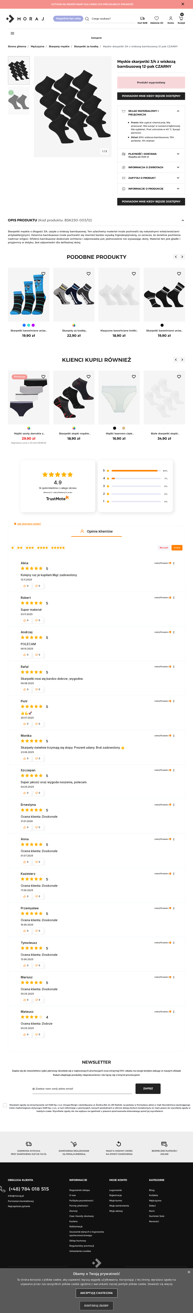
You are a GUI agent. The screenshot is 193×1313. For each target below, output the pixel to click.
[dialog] (96, 1290)
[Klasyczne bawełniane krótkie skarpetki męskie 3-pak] (102, 294)
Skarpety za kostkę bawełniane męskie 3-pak (57, 331)
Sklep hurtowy (77, 1240)
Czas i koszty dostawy (81, 1216)
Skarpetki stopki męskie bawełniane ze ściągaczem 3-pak (74, 434)
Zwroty (73, 1211)
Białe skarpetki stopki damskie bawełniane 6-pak (164, 434)
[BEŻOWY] (123, 428)
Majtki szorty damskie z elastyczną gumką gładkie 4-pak (29, 434)
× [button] (188, 1272)
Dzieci (152, 1205)
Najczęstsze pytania (19, 1206)
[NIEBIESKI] (7, 325)
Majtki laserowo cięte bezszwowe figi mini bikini (119, 434)
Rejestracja (115, 1195)
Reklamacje (76, 1226)
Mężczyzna (37, 46)
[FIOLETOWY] (16, 325)
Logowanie (115, 1190)
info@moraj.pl (16, 1195)
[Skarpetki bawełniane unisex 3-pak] (147, 294)
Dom (152, 1211)
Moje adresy (116, 1211)
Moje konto (115, 1200)
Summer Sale (156, 1216)
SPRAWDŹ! (127, 4)
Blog (152, 1190)
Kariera (73, 1221)
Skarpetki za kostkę (86, 46)
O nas (72, 1195)
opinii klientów (58, 488)
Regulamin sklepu (79, 1190)
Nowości (154, 1221)
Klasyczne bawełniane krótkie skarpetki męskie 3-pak (102, 331)
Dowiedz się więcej (160, 1284)
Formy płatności (78, 1205)
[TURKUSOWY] (11, 325)
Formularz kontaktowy (21, 1201)
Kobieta (153, 1195)
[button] (171, 19)
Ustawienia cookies (80, 1251)
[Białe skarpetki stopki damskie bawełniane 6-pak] (164, 397)
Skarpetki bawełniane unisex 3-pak (147, 331)
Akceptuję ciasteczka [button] (96, 1293)
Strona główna (17, 46)
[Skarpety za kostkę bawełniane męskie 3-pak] (57, 294)
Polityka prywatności (81, 1200)
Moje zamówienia (119, 1205)
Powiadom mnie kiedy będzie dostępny (151, 96)
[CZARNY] (145, 325)
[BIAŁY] (102, 325)
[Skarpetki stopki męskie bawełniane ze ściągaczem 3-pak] (74, 397)
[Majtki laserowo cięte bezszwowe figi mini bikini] (119, 397)
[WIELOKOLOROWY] (57, 325)
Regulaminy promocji (81, 1245)
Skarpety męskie (59, 46)
